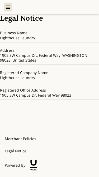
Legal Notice (15, 150)
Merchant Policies (20, 138)
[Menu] (8, 7)
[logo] (33, 165)
